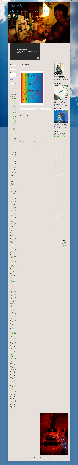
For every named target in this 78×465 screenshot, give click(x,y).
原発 (12, 206)
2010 (13, 161)
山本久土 (13, 288)
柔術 (12, 396)
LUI (12, 332)
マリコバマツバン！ (13, 339)
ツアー (13, 252)
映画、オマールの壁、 (13, 350)
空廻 (12, 330)
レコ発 (13, 254)
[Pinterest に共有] (40, 109)
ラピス (13, 268)
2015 (13, 96)
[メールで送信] (36, 109)
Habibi (12, 235)
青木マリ (18, 5)
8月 (14, 112)
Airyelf (42, 457)
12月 (14, 100)
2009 (13, 163)
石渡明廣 (13, 294)
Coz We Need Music (13, 265)
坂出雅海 (13, 320)
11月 (14, 103)
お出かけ (13, 305)
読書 (12, 280)
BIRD (12, 281)
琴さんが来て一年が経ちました (14, 132)
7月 (14, 114)
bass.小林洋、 (61, 134)
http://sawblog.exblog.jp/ (59, 136)
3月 (14, 148)
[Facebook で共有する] (39, 109)
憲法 (12, 275)
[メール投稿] (34, 109)
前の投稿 (48, 141)
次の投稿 (22, 141)
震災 (12, 223)
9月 (14, 110)
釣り (12, 404)
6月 (14, 116)
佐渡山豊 (13, 315)
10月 (14, 106)
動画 (12, 318)
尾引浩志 (13, 323)
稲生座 (13, 188)
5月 (14, 118)
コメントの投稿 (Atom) (27, 144)
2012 (13, 156)
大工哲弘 (13, 388)
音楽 (12, 213)
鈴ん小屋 (13, 406)
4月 (14, 146)
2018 (13, 90)
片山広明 (13, 291)
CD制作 (13, 225)
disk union (13, 366)
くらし (13, 174)
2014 (13, 98)
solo (12, 250)
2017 (13, 92)
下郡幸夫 (13, 380)
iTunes (12, 369)
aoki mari (65, 246)
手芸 (12, 259)
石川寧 (13, 328)
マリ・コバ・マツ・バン (13, 309)
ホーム (35, 141)
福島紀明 (13, 256)
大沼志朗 (13, 207)
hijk (12, 303)
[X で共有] (38, 109)
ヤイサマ (13, 377)
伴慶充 (13, 232)
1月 (14, 152)
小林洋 (13, 273)
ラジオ (13, 313)
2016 (13, 94)
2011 (13, 159)
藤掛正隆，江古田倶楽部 (13, 354)
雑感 (12, 191)
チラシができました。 (14, 141)
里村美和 (13, 297)
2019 (13, 88)
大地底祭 (13, 385)
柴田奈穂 (13, 277)
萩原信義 (13, 210)
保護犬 (13, 383)
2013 (13, 154)
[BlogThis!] (37, 109)
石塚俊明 (13, 238)
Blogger (55, 457)
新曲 (12, 326)
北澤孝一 (13, 342)
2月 (14, 150)
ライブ (13, 180)
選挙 (12, 361)
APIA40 (13, 193)
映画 (12, 394)
